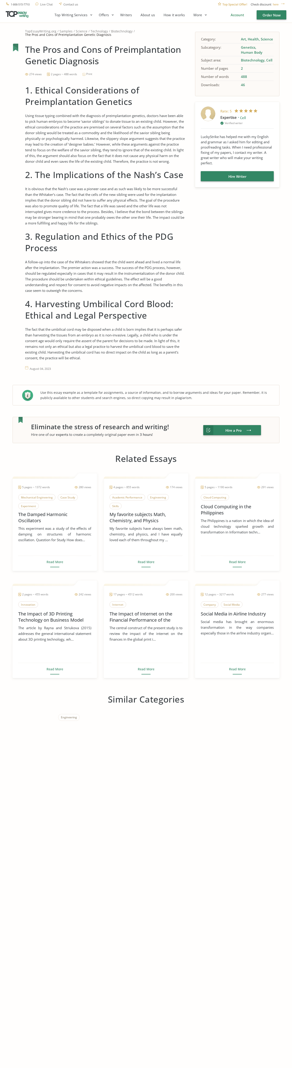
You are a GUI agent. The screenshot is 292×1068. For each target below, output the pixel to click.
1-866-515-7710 (20, 4)
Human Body (251, 52)
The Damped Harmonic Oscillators (43, 517)
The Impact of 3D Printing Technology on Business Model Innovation (50, 617)
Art (243, 39)
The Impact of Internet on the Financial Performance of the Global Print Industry (141, 617)
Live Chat (46, 4)
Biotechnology (122, 31)
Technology (99, 31)
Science (81, 31)
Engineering (69, 717)
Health (253, 39)
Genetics (248, 47)
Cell (269, 60)
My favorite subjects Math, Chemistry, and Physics (138, 517)
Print (89, 74)
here (276, 4)
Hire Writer (237, 176)
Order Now (272, 15)
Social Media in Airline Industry (233, 614)
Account (237, 15)
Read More (55, 562)
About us (148, 15)
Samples (66, 31)
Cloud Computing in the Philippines (226, 509)
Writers (126, 15)
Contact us (70, 4)
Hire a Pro (233, 430)
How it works (174, 15)
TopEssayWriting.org (40, 31)
